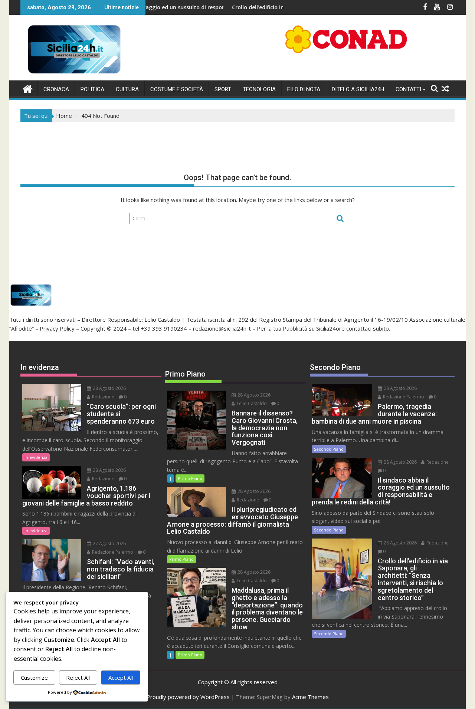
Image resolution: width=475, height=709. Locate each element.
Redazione (102, 397)
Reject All (78, 677)
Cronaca (56, 89)
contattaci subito (367, 328)
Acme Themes (310, 696)
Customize (34, 677)
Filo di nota (303, 89)
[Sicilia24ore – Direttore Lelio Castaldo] (27, 88)
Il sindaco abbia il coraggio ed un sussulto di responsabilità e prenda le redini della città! (181, 7)
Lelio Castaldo (251, 403)
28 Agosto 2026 (109, 388)
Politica (92, 89)
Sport (222, 89)
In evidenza (36, 457)
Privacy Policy (57, 328)
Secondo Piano (329, 449)
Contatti (408, 89)
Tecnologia (259, 89)
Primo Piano (190, 478)
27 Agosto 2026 (109, 543)
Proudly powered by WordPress (188, 696)
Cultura (127, 89)
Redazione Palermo (112, 552)
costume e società (176, 89)
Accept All (120, 677)
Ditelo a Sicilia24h (358, 89)
